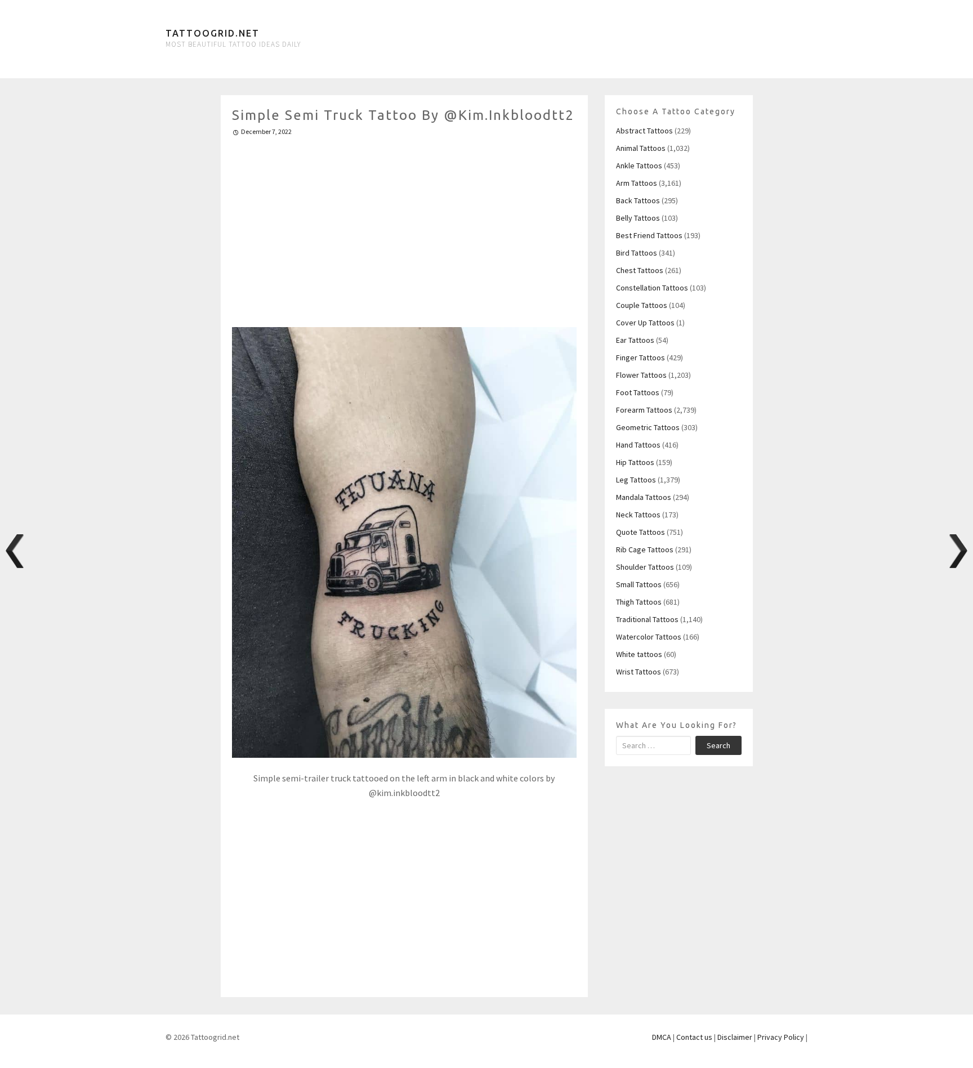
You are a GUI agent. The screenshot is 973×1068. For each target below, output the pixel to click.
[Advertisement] (404, 227)
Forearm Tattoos (644, 410)
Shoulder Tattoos (645, 567)
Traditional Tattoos (647, 619)
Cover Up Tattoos (645, 323)
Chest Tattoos (639, 270)
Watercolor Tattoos (648, 637)
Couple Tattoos (641, 305)
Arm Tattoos (636, 183)
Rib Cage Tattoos (644, 549)
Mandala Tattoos (643, 497)
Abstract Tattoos (644, 131)
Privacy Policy (780, 1037)
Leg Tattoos (636, 480)
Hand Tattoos (638, 445)
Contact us (694, 1037)
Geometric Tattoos (648, 427)
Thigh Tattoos (639, 602)
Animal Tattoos (641, 148)
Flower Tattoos (641, 375)
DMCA (661, 1037)
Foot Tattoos (637, 392)
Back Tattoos (638, 200)
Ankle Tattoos (639, 165)
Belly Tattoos (638, 218)
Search (718, 745)
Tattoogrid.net (213, 33)
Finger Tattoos (640, 357)
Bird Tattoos (636, 253)
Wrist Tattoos (638, 672)
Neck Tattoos (638, 515)
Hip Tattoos (635, 462)
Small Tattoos (639, 584)
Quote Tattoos (640, 532)
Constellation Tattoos (652, 288)
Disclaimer (734, 1037)
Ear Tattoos (635, 340)
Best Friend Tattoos (649, 235)
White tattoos (639, 654)
